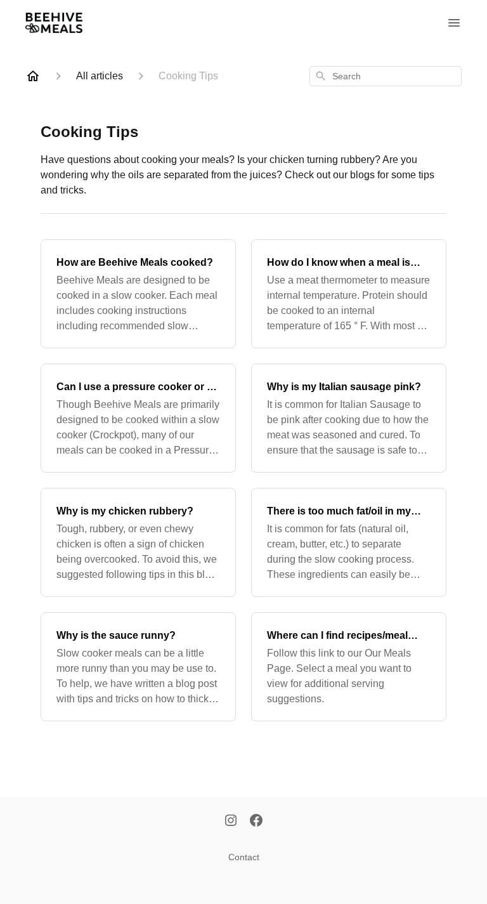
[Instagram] (230, 821)
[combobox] (385, 76)
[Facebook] (256, 821)
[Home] (33, 76)
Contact (243, 857)
